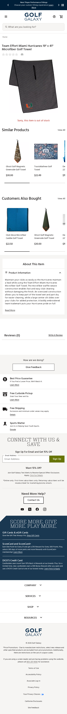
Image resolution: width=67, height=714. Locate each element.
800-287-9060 (32, 662)
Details (12, 415)
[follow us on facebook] (37, 509)
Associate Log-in (33, 681)
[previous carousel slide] (8, 5)
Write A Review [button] (55, 335)
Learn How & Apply (52, 569)
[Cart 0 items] (61, 16)
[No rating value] (11, 54)
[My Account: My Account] (54, 16)
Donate (13, 429)
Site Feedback (33, 707)
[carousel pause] (63, 5)
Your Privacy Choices (31, 694)
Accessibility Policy (33, 674)
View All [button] (61, 130)
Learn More (14, 385)
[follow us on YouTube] (22, 509)
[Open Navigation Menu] (5, 16)
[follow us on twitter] (30, 509)
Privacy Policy (33, 687)
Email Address (10, 455)
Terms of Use (33, 668)
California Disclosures (33, 701)
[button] (33, 367)
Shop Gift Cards (33, 535)
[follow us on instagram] (45, 509)
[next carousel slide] (59, 5)
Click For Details (36, 475)
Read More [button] (10, 310)
